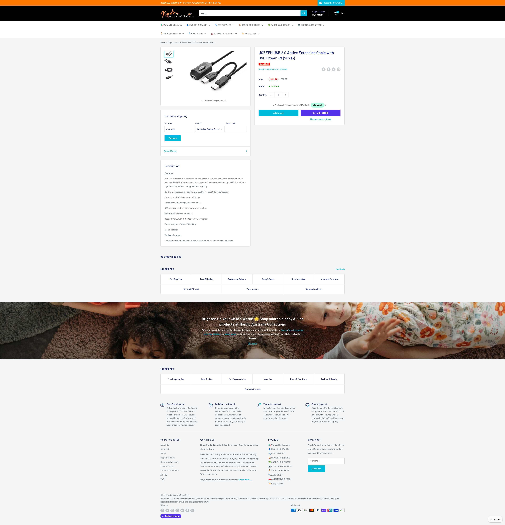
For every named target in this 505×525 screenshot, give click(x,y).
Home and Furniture (329, 279)
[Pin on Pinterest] (328, 69)
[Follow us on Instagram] (172, 510)
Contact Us (165, 449)
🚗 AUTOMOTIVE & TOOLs (222, 33)
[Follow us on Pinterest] (177, 510)
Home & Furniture (298, 379)
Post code (231, 123)
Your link (268, 379)
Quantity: (263, 94)
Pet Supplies (176, 279)
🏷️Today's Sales (248, 33)
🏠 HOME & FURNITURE (249, 25)
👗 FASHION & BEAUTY (196, 25)
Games (284, 330)
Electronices (253, 289)
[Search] (304, 13)
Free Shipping (206, 279)
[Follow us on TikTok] (187, 510)
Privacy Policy (166, 466)
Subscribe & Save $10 (333, 3)
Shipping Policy (167, 457)
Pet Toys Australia (237, 379)
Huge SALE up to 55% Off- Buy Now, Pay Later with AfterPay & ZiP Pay (190, 3)
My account (317, 14)
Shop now (252, 343)
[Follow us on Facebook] (162, 510)
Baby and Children (313, 289)
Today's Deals (268, 279)
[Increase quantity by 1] (285, 95)
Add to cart (278, 113)
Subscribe (316, 468)
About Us (164, 445)
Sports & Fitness (191, 289)
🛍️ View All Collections (171, 25)
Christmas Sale (298, 279)
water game (230, 334)
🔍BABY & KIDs (196, 33)
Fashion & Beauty (329, 379)
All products (173, 42)
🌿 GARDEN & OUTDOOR (279, 25)
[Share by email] (338, 69)
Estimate (172, 138)
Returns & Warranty (169, 462)
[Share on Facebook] (323, 69)
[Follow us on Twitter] (167, 510)
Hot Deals (340, 269)
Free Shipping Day (176, 379)
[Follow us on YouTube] (182, 510)
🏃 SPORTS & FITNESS (170, 33)
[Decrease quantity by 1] (271, 95)
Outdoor (217, 334)
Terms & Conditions (169, 470)
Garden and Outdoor (237, 279)
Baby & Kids (206, 379)
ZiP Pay (163, 474)
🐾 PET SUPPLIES (223, 25)
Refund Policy (170, 151)
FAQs (162, 479)
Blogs (163, 453)
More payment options (320, 119)
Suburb (198, 123)
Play (210, 334)
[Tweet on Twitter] (333, 69)
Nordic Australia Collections (273, 69)
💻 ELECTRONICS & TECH (310, 25)
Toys (290, 330)
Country (168, 123)
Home (162, 42)
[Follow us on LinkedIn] (192, 510)
